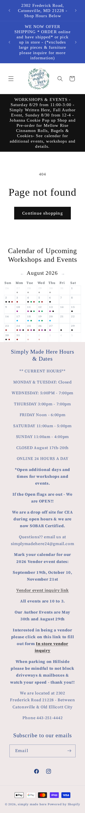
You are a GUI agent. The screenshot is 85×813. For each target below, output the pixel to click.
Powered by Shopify (64, 804)
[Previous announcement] (9, 10)
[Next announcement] (76, 10)
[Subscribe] (69, 751)
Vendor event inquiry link (42, 590)
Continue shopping (42, 213)
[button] (11, 79)
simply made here (32, 804)
